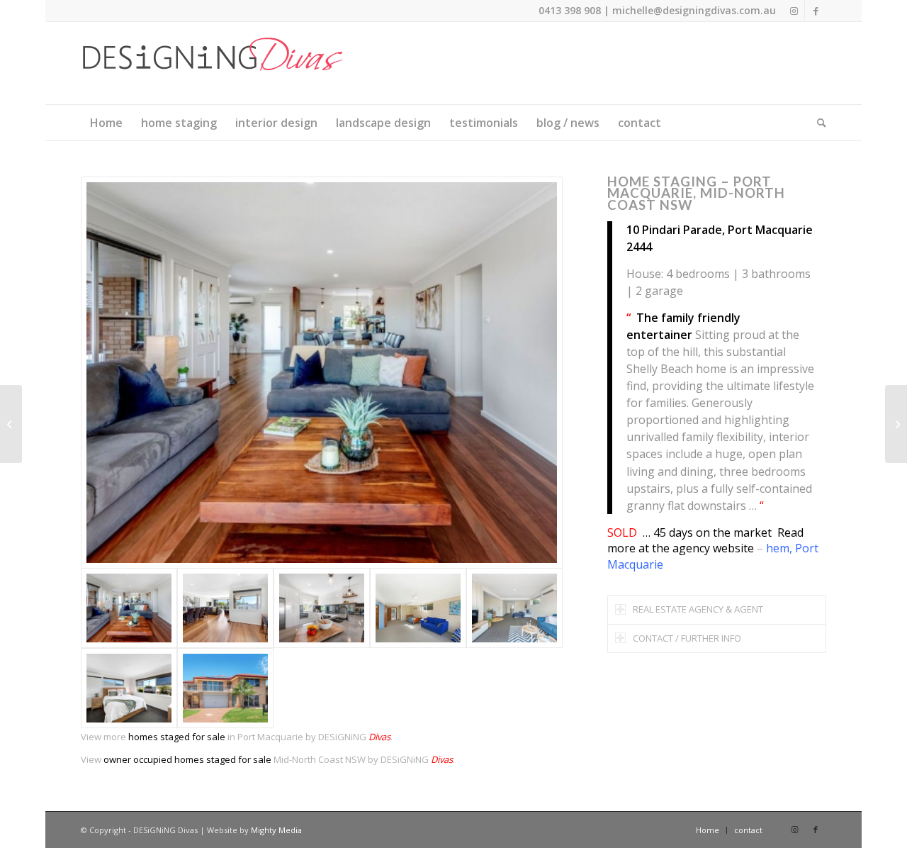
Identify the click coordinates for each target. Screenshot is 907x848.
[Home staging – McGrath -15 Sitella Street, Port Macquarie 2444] (896, 424)
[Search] (817, 122)
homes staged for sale (176, 736)
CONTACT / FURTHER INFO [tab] (687, 638)
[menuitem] (106, 122)
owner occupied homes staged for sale (187, 759)
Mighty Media (276, 830)
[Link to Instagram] (794, 10)
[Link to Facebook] (815, 10)
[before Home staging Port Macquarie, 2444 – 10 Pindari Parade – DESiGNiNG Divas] (418, 608)
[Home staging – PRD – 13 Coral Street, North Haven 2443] (11, 424)
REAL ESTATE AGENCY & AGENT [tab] (698, 609)
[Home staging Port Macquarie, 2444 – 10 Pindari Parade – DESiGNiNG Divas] (322, 373)
